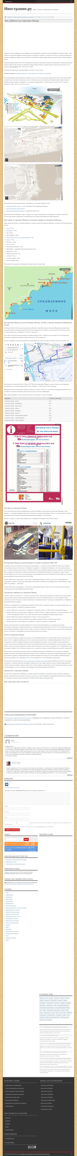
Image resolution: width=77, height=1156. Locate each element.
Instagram (7, 1120)
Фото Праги (42, 1002)
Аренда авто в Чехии (46, 1103)
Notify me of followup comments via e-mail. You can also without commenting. (31, 826)
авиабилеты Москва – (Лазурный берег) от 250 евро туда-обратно (33, 73)
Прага (7, 927)
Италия (41, 1000)
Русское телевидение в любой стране (19, 849)
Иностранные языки (11, 905)
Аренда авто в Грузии (46, 1091)
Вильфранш (9, 230)
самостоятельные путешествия (52, 1017)
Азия (46, 998)
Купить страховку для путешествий (14, 1091)
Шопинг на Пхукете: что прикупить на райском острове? (58, 1066)
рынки (64, 1015)
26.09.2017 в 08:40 (16, 763)
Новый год (47, 1000)
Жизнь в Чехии (10, 903)
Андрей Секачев (16, 762)
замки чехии (50, 1010)
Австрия (42, 998)
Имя (6, 806)
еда (40, 1010)
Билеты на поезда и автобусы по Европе (15, 1103)
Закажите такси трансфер (11, 872)
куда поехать (57, 1010)
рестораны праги (51, 1015)
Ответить (70, 758)
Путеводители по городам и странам (15, 864)
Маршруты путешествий (12, 914)
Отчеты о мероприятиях (12, 922)
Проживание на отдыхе (12, 931)
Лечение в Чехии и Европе (13, 912)
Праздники (8, 929)
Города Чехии (9, 901)
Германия (57, 998)
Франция (63, 1002)
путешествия (43, 1015)
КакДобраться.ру (9, 1138)
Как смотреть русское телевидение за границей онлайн (58, 1058)
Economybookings (34, 676)
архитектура (49, 1005)
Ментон (8, 244)
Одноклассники (9, 1129)
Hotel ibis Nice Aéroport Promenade (15, 211)
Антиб (8, 228)
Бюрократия (9, 897)
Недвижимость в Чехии (12, 918)
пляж (64, 1012)
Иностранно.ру (18, 8)
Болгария (51, 998)
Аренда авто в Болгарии (47, 1085)
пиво (61, 1012)
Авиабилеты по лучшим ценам (13, 1085)
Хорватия (68, 1002)
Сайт (6, 817)
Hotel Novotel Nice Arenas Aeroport (15, 208)
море (67, 1010)
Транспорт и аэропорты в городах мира (16, 859)
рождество (58, 1015)
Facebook (7, 1123)
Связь (7, 935)
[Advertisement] (38, 38)
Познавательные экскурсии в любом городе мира (19, 724)
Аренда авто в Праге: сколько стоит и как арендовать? (19, 883)
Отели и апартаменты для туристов (14, 1088)
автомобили (42, 1005)
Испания (67, 998)
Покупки (8, 925)
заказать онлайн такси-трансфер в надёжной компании (37, 661)
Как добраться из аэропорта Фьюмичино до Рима (55, 1027)
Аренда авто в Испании (47, 1094)
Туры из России (9, 1106)
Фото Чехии (49, 1002)
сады (68, 1015)
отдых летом (47, 1012)
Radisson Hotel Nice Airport (13, 206)
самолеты (42, 1017)
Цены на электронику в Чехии (51, 1035)
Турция (65, 1000)
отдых (41, 1012)
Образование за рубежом (12, 920)
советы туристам (65, 1017)
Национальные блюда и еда (13, 916)
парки (57, 1012)
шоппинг (49, 1019)
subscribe (40, 826)
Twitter (7, 1126)
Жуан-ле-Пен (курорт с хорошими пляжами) (18, 237)
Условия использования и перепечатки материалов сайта (35, 1154)
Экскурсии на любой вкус (12, 1100)
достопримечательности (63, 1005)
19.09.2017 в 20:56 (15, 742)
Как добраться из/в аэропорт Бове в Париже (59, 1043)
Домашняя (9, 17)
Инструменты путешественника (20, 844)
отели (53, 1012)
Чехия (7, 940)
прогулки (69, 1012)
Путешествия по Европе (12, 933)
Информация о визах (11, 861)
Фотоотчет (56, 1002)
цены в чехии (43, 1019)
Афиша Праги (9, 895)
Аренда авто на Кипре (47, 1097)
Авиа (7, 892)
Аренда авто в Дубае (46, 1109)
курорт (63, 1010)
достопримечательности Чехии (62, 1007)
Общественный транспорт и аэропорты (23, 17)
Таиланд (60, 1000)
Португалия (53, 1000)
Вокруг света (9, 899)
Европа (62, 998)
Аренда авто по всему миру (12, 1097)
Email (6, 811)
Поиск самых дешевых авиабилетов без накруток (19, 718)
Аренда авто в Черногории (48, 1100)
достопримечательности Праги (47, 1007)
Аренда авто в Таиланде (47, 1106)
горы (55, 1005)
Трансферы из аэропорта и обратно (14, 1094)
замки (44, 1010)
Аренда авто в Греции (46, 1088)
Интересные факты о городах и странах (16, 907)
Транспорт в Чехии (11, 937)
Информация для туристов (13, 910)
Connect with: (8, 781)
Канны (8, 239)
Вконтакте (8, 1117)
